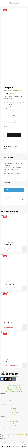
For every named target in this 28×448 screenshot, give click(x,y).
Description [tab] (8, 157)
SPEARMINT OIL (8, 322)
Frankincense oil (9, 284)
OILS (11, 85)
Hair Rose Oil (7, 245)
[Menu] (1, 3)
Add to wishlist (5, 139)
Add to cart (15, 135)
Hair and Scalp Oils (8, 242)
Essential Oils (7, 85)
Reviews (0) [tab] (8, 183)
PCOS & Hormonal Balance (19, 319)
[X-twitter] (6, 379)
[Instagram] (10, 379)
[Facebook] (2, 379)
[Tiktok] (14, 379)
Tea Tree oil (7, 362)
